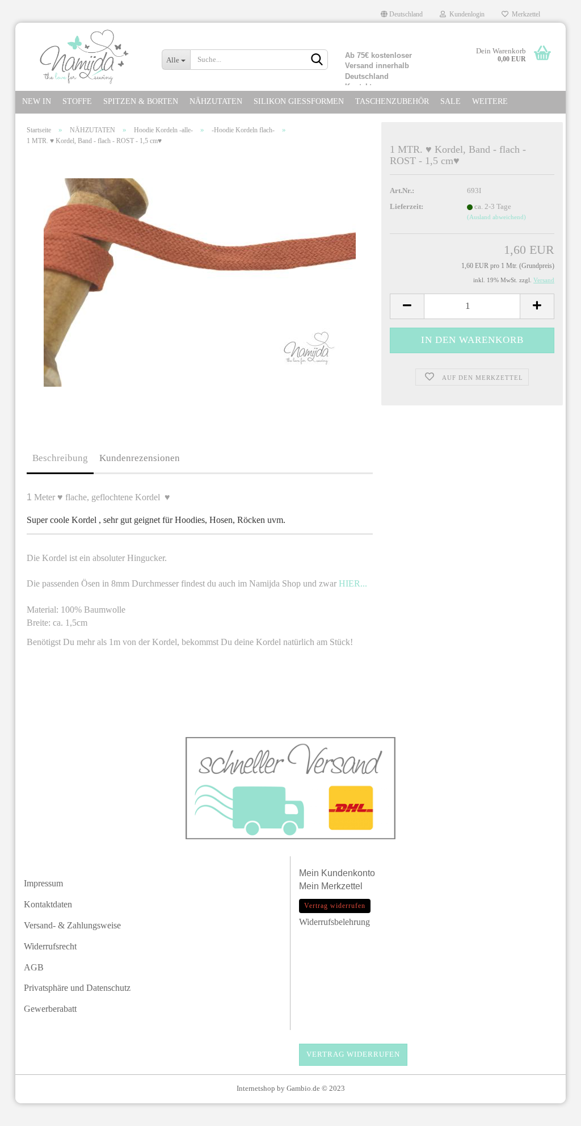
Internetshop (256, 1088)
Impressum (43, 883)
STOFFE (77, 101)
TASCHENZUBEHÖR (392, 101)
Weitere (490, 101)
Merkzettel (524, 14)
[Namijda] (84, 57)
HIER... (353, 583)
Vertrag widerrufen (353, 1054)
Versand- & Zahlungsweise (72, 925)
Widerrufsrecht (50, 946)
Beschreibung (60, 458)
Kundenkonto (348, 873)
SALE (450, 101)
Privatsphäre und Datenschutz (77, 988)
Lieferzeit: (406, 206)
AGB (34, 967)
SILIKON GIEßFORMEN (299, 101)
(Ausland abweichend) (496, 217)
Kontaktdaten (48, 904)
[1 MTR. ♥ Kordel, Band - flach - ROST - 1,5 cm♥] (200, 281)
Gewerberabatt (50, 1009)
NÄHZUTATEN (216, 101)
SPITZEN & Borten (140, 101)
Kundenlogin (465, 14)
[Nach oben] (550, 1112)
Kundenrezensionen (139, 458)
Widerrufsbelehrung (334, 922)
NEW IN (36, 101)
